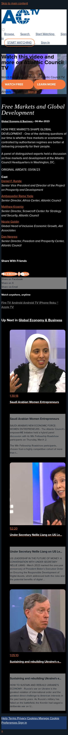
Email (24, 274)
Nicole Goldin (10, 222)
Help (4, 718)
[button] (3, 30)
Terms (12, 718)
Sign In (45, 42)
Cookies (33, 718)
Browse (9, 34)
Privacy (22, 718)
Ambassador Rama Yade (17, 196)
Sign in (32, 92)
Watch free (14, 84)
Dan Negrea (9, 237)
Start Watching (45, 34)
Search (25, 34)
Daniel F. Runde (11, 181)
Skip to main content (14, 3)
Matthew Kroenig (12, 207)
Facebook (9, 274)
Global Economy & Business (17, 121)
